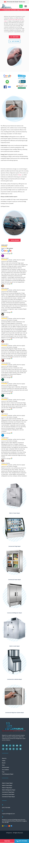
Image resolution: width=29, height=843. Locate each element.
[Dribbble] (13, 749)
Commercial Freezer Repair (14, 579)
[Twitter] (6, 745)
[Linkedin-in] (13, 745)
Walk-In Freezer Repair (14, 513)
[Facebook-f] (3, 745)
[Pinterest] (10, 749)
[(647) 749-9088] (2, 804)
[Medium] (20, 749)
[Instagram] (6, 749)
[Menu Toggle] (25, 6)
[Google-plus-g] (10, 745)
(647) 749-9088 (6, 807)
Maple (19, 174)
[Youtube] (17, 745)
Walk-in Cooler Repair (14, 646)
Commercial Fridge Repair (14, 546)
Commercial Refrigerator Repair (14, 612)
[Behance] (3, 749)
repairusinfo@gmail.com (8, 813)
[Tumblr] (17, 749)
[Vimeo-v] (20, 745)
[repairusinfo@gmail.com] (2, 810)
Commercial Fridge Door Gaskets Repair (14, 712)
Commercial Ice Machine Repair (14, 679)
